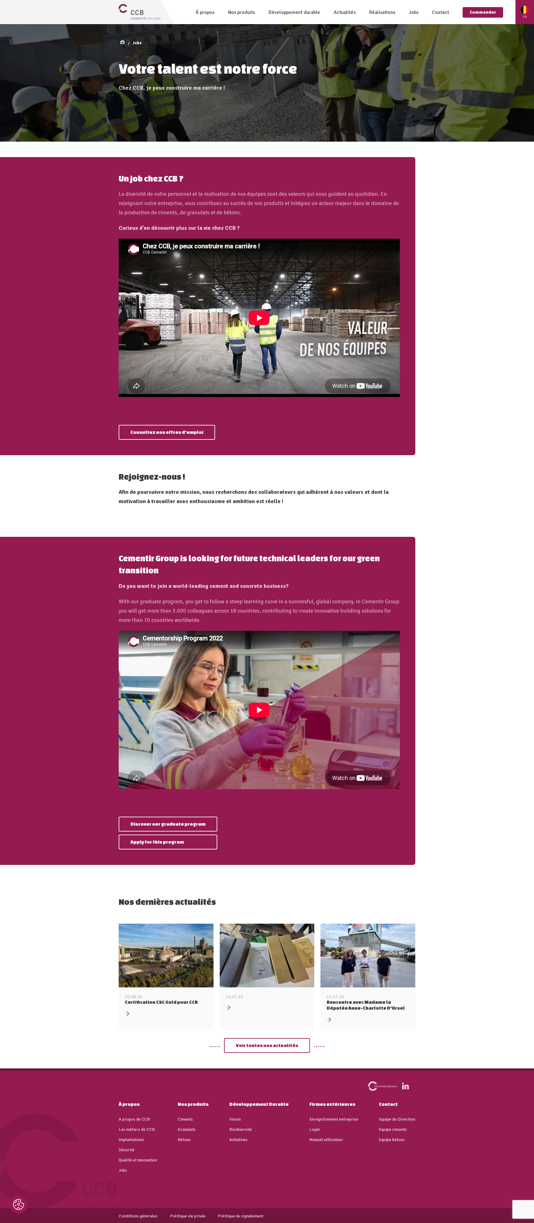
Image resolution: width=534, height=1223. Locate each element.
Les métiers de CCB (137, 1129)
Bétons (184, 1140)
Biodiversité (240, 1129)
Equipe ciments (393, 1129)
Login (314, 1129)
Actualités (345, 12)
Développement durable (294, 12)
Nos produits (241, 12)
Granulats (187, 1129)
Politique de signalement (240, 1216)
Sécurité (126, 1150)
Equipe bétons (392, 1140)
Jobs (413, 12)
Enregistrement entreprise (333, 1119)
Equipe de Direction (397, 1119)
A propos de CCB (134, 1119)
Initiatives (238, 1140)
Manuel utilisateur (326, 1140)
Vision (235, 1119)
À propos (205, 12)
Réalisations (382, 12)
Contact (440, 12)
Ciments (185, 1119)
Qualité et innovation (138, 1160)
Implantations (131, 1140)
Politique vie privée (188, 1216)
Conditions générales (138, 1216)
